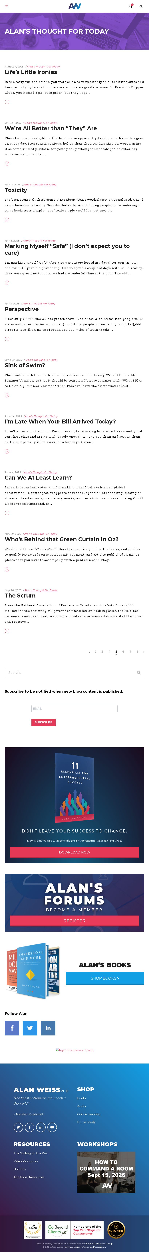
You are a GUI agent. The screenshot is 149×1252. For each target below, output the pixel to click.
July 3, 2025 (12, 303)
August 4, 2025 (14, 66)
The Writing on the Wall (31, 1153)
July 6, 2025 (12, 240)
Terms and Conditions (94, 1246)
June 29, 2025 (13, 359)
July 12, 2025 (12, 184)
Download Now (74, 852)
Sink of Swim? (25, 365)
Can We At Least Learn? (38, 477)
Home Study (86, 1122)
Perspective (22, 309)
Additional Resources (29, 1177)
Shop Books (104, 978)
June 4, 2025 (13, 472)
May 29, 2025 (13, 533)
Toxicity (16, 190)
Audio (81, 1106)
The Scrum (20, 595)
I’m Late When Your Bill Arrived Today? (60, 421)
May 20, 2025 (13, 590)
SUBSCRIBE (43, 722)
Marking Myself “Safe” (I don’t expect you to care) (67, 249)
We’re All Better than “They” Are (51, 128)
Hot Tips (20, 1169)
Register (75, 921)
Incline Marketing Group (98, 1243)
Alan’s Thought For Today (43, 66)
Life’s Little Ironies (31, 72)
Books (81, 1098)
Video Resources (26, 1161)
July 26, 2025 (13, 122)
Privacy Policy (72, 1246)
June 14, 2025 (13, 416)
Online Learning (89, 1114)
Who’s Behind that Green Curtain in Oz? (62, 539)
